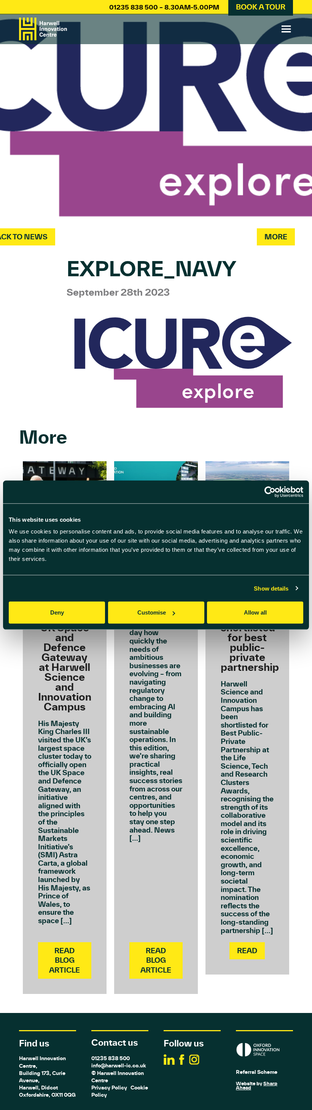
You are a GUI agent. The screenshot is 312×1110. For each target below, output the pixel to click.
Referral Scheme (256, 1072)
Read (247, 951)
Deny (57, 612)
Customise (151, 612)
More (275, 237)
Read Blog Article (64, 960)
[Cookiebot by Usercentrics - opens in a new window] (270, 491)
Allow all (255, 612)
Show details (271, 588)
